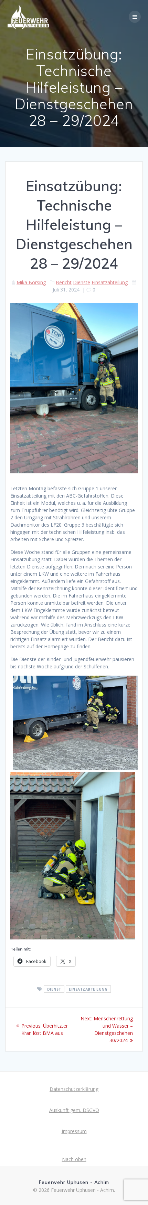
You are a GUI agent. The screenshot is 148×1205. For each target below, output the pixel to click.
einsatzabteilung (88, 989)
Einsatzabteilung (110, 282)
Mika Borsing (31, 282)
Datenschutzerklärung (74, 1089)
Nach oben (74, 1159)
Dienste (81, 282)
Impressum (74, 1131)
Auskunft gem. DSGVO (74, 1110)
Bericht (64, 282)
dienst (54, 989)
